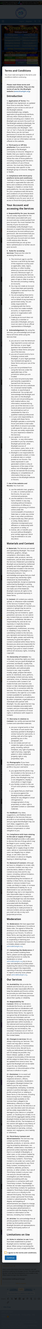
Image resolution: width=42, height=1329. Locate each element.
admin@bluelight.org (15, 946)
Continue (10, 1258)
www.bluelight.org (22, 91)
